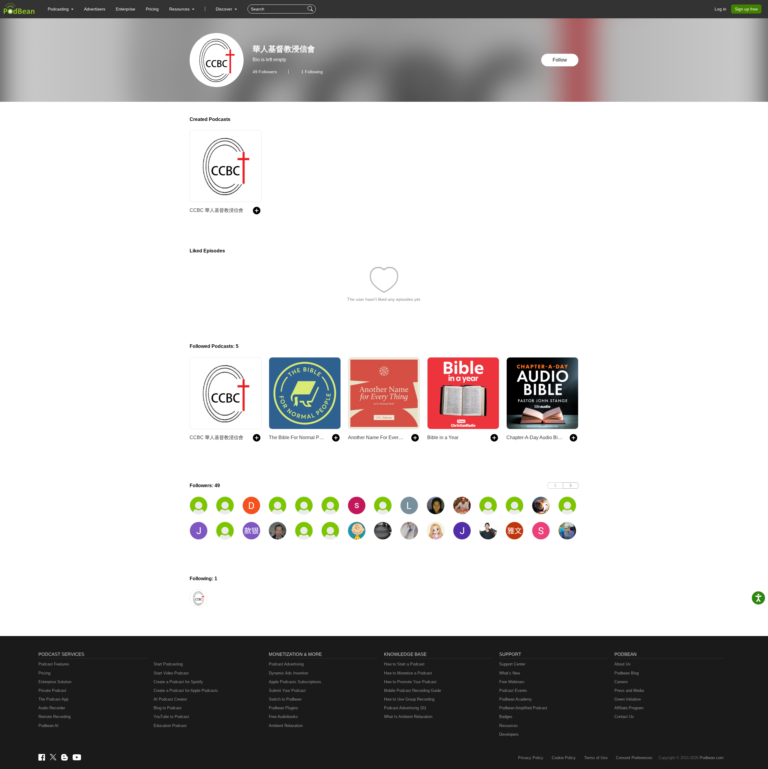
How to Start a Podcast (404, 664)
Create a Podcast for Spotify (178, 682)
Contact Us (624, 716)
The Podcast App (53, 699)
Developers (509, 734)
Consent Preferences (634, 757)
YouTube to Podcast (171, 716)
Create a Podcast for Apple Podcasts (186, 690)
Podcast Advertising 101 (405, 708)
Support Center (512, 664)
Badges (505, 716)
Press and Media (629, 690)
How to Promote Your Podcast (410, 682)
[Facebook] (41, 757)
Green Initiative (627, 699)
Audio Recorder (51, 708)
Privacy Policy (530, 757)
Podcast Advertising (286, 664)
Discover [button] (224, 9)
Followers (265, 72)
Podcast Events (513, 690)
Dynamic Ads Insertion (288, 673)
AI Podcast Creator (170, 699)
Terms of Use (596, 757)
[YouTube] (77, 757)
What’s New (509, 673)
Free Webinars (511, 682)
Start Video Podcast (171, 673)
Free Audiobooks (283, 716)
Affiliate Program (629, 708)
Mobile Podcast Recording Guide (412, 690)
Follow (560, 59)
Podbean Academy (515, 699)
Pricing (152, 9)
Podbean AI (48, 725)
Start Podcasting (168, 664)
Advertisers (94, 9)
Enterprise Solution (54, 682)
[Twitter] (53, 757)
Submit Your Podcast (287, 690)
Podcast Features (53, 664)
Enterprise (125, 9)
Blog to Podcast (168, 708)
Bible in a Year (442, 437)
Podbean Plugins (283, 708)
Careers (621, 682)
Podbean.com (712, 757)
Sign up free (746, 9)
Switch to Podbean (285, 699)
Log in (720, 9)
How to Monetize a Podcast (408, 673)
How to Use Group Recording (409, 699)
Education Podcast (170, 725)
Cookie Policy (564, 757)
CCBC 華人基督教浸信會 (216, 210)
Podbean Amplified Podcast (523, 708)
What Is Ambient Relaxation (408, 716)
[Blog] (64, 757)
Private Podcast (52, 690)
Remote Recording (54, 716)
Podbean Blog (626, 673)
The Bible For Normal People (297, 437)
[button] (61, 9)
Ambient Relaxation (286, 725)
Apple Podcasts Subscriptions (295, 682)
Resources (508, 725)
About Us (622, 664)
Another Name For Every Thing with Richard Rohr (376, 437)
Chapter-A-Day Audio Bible (535, 437)
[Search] (311, 9)
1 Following (312, 72)
